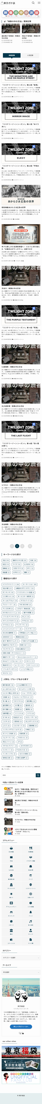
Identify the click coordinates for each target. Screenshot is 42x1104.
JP (20, 742)
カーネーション (29, 584)
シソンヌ (19, 713)
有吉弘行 (17, 717)
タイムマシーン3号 (26, 689)
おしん (25, 616)
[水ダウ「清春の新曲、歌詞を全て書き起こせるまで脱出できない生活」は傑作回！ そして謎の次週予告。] (8, 791)
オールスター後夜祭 (25, 596)
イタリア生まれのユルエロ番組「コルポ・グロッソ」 (26, 831)
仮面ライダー (8, 657)
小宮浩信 (17, 721)
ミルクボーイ (19, 725)
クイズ (16, 564)
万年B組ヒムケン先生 (27, 633)
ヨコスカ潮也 (25, 754)
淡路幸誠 (32, 725)
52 (30, 546)
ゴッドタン (30, 629)
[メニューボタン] (39, 3)
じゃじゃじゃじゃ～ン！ (12, 629)
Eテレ (30, 568)
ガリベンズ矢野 (9, 733)
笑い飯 (6, 701)
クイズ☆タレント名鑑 (25, 592)
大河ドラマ (18, 568)
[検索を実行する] (38, 775)
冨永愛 (29, 705)
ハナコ (30, 713)
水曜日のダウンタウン (25, 588)
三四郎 (6, 697)
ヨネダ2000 (26, 746)
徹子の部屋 (28, 612)
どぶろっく (7, 750)
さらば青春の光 (24, 685)
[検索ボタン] (33, 3)
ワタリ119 (18, 701)
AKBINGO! (7, 637)
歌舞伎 (6, 568)
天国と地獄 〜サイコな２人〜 (14, 653)
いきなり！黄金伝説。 (25, 608)
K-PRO (16, 572)
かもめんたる (22, 750)
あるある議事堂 (9, 633)
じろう (6, 725)
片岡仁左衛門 (22, 758)
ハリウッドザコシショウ (12, 729)
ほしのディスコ (32, 721)
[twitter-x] (20, 1033)
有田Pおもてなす (9, 645)
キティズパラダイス (10, 621)
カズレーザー (31, 717)
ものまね (28, 564)
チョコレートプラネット (22, 697)
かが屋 (18, 705)
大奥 (33, 560)
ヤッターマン (22, 625)
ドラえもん (7, 625)
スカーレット (32, 665)
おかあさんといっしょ (11, 612)
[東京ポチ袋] (8, 3)
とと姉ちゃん (8, 596)
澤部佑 (29, 709)
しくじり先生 (26, 669)
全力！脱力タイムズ (10, 641)
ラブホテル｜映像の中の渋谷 (25, 820)
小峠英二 (29, 729)
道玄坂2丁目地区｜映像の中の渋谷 (26, 802)
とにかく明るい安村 (10, 693)
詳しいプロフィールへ (21, 1026)
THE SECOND (25, 604)
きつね (6, 717)
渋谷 (6, 560)
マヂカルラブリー (10, 746)
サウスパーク (26, 600)
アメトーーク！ (9, 604)
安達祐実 (23, 733)
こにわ (6, 721)
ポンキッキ (8, 592)
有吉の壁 (7, 588)
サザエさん (27, 621)
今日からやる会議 (29, 641)
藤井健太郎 (8, 685)
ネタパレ (7, 673)
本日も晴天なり (22, 649)
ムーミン (19, 665)
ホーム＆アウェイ (10, 600)
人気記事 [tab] (30, 55)
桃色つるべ (25, 645)
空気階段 (7, 705)
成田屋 (6, 572)
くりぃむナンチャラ (10, 616)
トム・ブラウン (28, 693)
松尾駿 (18, 709)
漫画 (26, 572)
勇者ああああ (21, 637)
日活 (6, 564)
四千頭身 (7, 709)
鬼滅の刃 (7, 665)
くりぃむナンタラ (10, 669)
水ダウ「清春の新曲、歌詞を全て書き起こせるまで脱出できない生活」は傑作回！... (27, 791)
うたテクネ (7, 649)
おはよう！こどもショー (12, 661)
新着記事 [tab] (12, 55)
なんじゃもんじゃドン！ (27, 657)
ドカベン (29, 661)
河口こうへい (8, 742)
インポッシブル (9, 754)
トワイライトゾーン (11, 584)
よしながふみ (9, 689)
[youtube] (22, 1033)
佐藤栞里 (7, 713)
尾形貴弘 (31, 701)
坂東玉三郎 (7, 758)
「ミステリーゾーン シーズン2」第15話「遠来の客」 (26, 811)
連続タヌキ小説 (19, 560)
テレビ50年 (8, 608)
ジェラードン (8, 737)
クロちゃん (23, 737)
